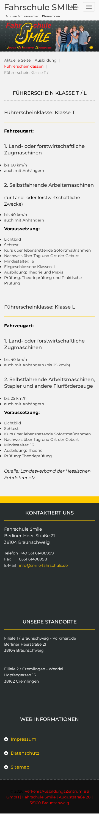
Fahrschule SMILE (41, 7)
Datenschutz (25, 753)
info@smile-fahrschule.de (43, 565)
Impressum (23, 739)
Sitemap (20, 767)
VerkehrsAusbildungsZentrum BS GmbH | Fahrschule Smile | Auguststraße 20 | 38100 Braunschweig (49, 797)
